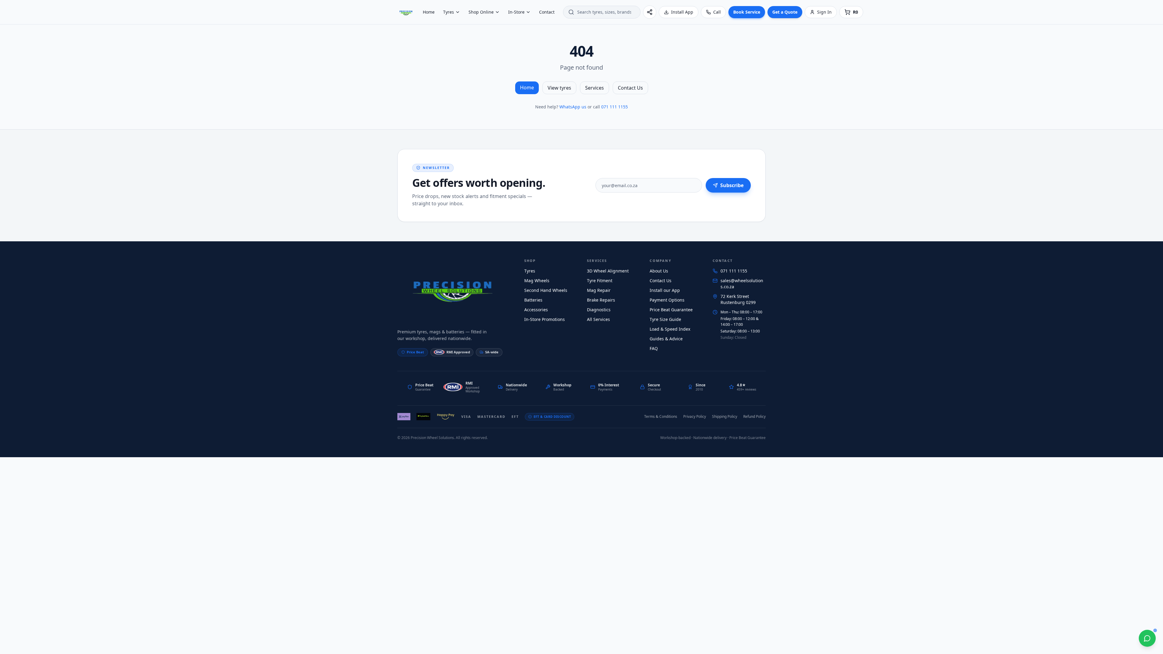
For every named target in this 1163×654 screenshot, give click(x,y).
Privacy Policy (694, 416)
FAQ (654, 348)
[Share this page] (649, 12)
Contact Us (630, 87)
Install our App (665, 290)
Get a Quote (784, 12)
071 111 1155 (614, 107)
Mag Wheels (536, 280)
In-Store (516, 12)
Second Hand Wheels (545, 290)
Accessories (536, 309)
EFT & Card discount (552, 417)
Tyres (448, 12)
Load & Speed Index (670, 329)
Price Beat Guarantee (671, 309)
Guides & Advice (666, 339)
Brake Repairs (601, 300)
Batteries (533, 300)
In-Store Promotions (544, 319)
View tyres (559, 87)
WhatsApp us (572, 107)
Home (429, 12)
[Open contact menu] (1147, 638)
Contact (547, 12)
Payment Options (667, 300)
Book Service (746, 12)
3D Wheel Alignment (608, 271)
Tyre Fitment (599, 280)
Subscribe (732, 185)
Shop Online (481, 12)
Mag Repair (599, 290)
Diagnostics (599, 309)
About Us (659, 271)
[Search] (571, 12)
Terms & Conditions (660, 416)
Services (594, 87)
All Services (598, 319)
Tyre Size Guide (665, 319)
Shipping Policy (724, 416)
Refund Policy (754, 416)
